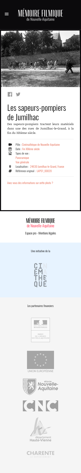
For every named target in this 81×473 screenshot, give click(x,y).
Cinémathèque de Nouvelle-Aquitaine (41, 145)
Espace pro (30, 233)
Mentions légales (47, 233)
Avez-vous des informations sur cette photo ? (30, 183)
